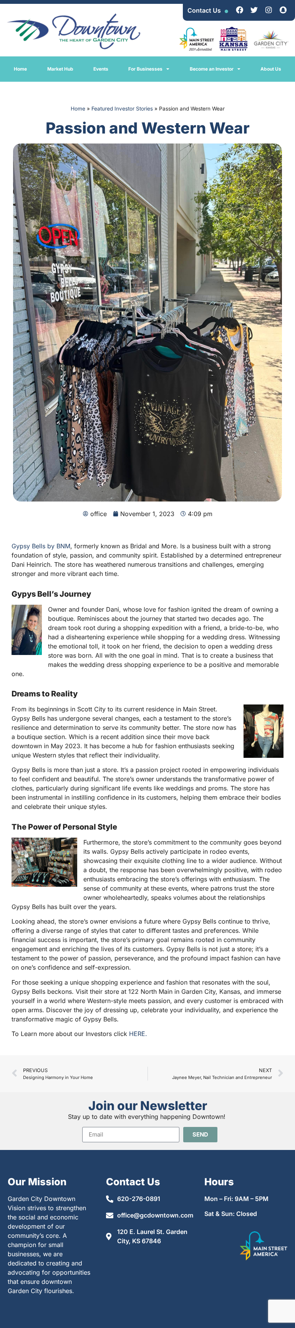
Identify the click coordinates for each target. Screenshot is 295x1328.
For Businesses (145, 69)
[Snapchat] (283, 9)
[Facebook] (239, 9)
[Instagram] (268, 9)
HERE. (138, 1034)
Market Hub (60, 69)
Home (20, 69)
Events (100, 69)
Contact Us (204, 10)
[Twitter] (254, 9)
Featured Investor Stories (122, 109)
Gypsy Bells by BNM (41, 546)
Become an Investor (212, 69)
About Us (270, 69)
